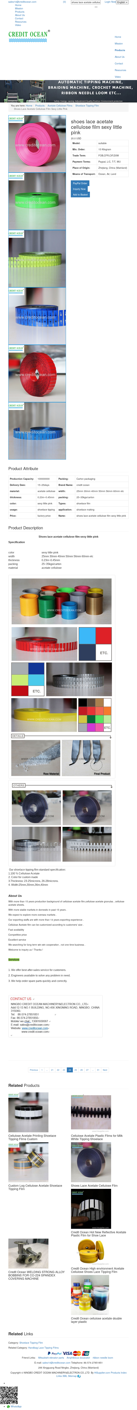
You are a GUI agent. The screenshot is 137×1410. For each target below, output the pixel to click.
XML (65, 1376)
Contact (19, 18)
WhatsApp (16, 1406)
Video (18, 25)
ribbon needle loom (103, 1357)
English (121, 2)
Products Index (119, 1372)
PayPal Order (80, 183)
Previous (34, 1069)
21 (52, 1069)
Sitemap (72, 1376)
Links (59, 1376)
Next (105, 1069)
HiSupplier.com (102, 1372)
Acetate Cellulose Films (60, 105)
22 (58, 1069)
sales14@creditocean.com (22, 1)
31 (98, 1069)
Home (18, 5)
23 (64, 1069)
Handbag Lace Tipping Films (43, 1347)
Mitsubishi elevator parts (51, 1357)
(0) (64, 1)
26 (81, 1069)
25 (76, 1069)
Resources (20, 21)
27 (87, 1069)
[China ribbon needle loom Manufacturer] (29, 36)
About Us (20, 15)
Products (19, 11)
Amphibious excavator (79, 1357)
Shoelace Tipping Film (87, 105)
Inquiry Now (79, 189)
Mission (19, 8)
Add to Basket (80, 194)
